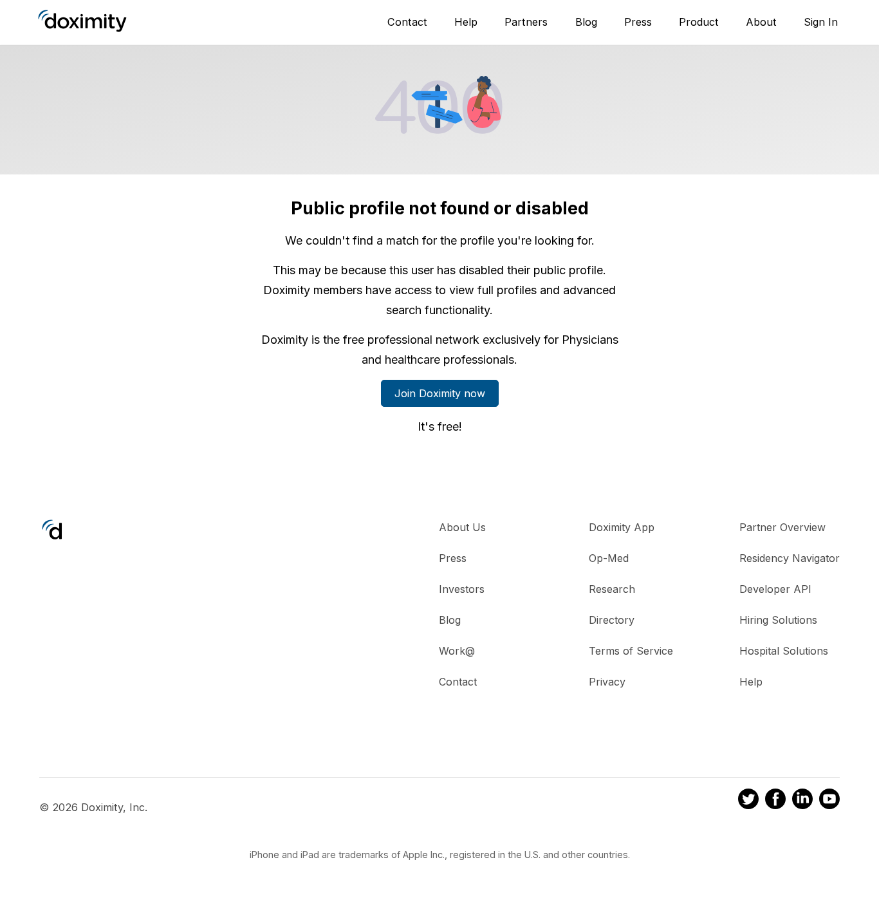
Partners (526, 21)
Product (699, 21)
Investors (462, 589)
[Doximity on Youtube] (829, 800)
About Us (462, 527)
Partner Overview (782, 527)
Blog (586, 21)
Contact (407, 21)
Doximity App (621, 527)
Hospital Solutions (783, 650)
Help (465, 21)
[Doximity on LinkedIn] (802, 800)
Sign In (821, 21)
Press (638, 21)
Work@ (457, 650)
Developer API (775, 589)
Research (612, 589)
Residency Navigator (789, 558)
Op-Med (609, 558)
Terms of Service (631, 650)
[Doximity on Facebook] (775, 800)
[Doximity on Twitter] (748, 800)
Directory (611, 619)
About (761, 21)
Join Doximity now (439, 393)
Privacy (607, 681)
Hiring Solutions (778, 619)
